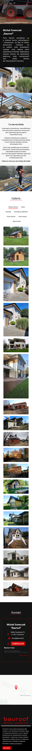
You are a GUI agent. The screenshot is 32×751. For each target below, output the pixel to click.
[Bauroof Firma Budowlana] (16, 18)
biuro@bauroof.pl (18, 638)
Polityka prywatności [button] (16, 743)
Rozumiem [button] (7, 748)
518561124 (18, 643)
